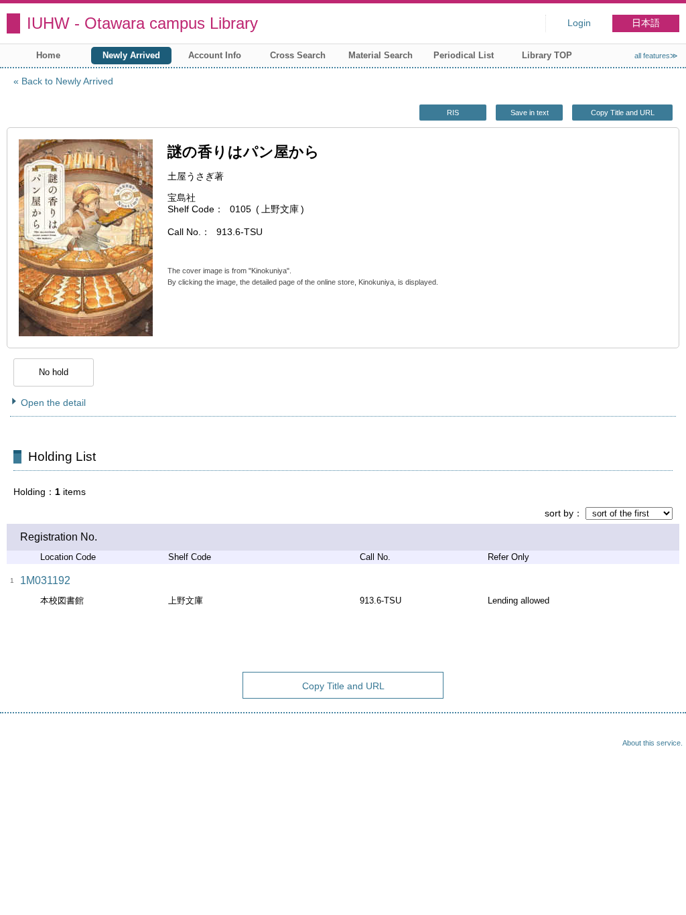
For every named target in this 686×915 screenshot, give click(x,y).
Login (579, 23)
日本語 (646, 23)
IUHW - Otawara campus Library (142, 23)
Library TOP (547, 55)
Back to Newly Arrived (67, 81)
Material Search (380, 55)
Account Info (214, 55)
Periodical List (463, 55)
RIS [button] (453, 113)
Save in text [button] (529, 113)
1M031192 (45, 580)
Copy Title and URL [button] (623, 113)
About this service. (652, 743)
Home (48, 55)
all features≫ (656, 56)
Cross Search (298, 55)
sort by (559, 513)
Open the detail (53, 402)
